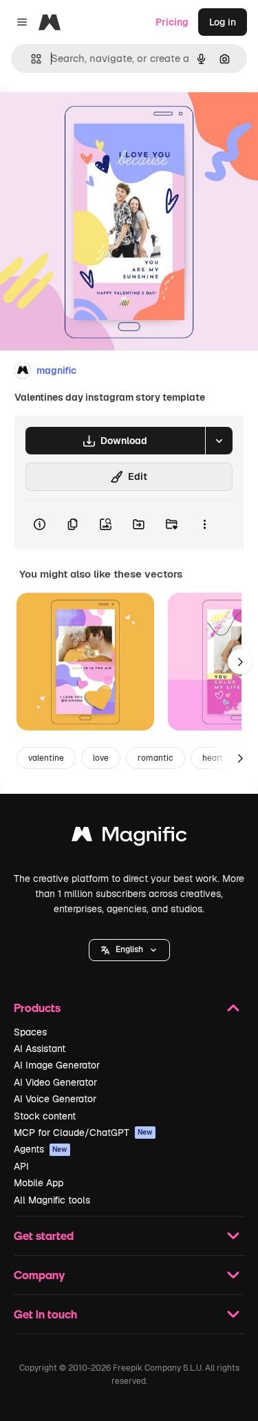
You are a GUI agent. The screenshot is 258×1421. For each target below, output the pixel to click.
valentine (46, 758)
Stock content (45, 1116)
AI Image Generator (57, 1065)
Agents (40, 1149)
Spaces (30, 1032)
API (21, 1166)
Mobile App (38, 1183)
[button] (129, 950)
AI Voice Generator (55, 1099)
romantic (155, 758)
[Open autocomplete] (31, 59)
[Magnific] (129, 837)
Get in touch (45, 1314)
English (129, 949)
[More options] (204, 524)
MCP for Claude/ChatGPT (83, 1132)
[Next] (240, 661)
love (101, 758)
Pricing (172, 22)
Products (37, 1007)
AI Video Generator (55, 1082)
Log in (222, 22)
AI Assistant (39, 1048)
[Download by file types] (219, 440)
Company (39, 1274)
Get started (44, 1235)
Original (88, 118)
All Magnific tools (52, 1200)
